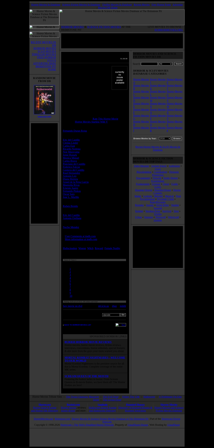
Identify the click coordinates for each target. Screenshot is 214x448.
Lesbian (147, 196)
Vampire (148, 217)
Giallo (174, 184)
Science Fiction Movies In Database (81, 4)
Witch (90, 248)
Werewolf (160, 217)
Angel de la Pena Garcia (76, 182)
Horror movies (68, 407)
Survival (166, 211)
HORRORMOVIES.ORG (168, 29)
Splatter (139, 211)
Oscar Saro (69, 194)
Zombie (158, 220)
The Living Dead (112, 399)
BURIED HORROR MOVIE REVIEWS (88, 342)
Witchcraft (173, 217)
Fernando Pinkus (72, 191)
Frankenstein (142, 184)
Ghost (166, 184)
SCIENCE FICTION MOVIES (104, 26)
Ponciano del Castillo (74, 163)
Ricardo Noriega (71, 148)
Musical (169, 196)
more (66, 251)
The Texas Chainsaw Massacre (82, 396)
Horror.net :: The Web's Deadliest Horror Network (87, 424)
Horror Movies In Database (45, 4)
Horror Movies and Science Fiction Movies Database (169, 409)
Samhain (102, 404)
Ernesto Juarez (70, 188)
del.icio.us (103, 306)
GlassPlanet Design (138, 424)
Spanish (158, 208)
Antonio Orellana (72, 218)
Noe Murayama (71, 151)
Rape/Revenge (158, 202)
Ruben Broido (70, 206)
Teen (176, 211)
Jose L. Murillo (71, 197)
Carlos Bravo (70, 160)
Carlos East (69, 145)
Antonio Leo (69, 176)
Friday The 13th (130, 396)
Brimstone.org (62, 418)
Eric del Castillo (71, 139)
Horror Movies (168, 404)
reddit (123, 306)
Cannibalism (160, 172)
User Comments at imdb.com (80, 236)
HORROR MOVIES (72, 26)
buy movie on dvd (72, 306)
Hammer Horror (143, 190)
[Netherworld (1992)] (44, 115)
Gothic (157, 187)
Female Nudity (112, 248)
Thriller (158, 214)
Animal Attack (159, 166)
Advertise (178, 4)
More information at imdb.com (81, 239)
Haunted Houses (135, 404)
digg (114, 306)
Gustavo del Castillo (73, 170)
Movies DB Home (108, 7)
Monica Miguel (71, 157)
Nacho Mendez (71, 227)
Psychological (147, 199)
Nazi (178, 196)
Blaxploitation (144, 172)
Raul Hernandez (71, 173)
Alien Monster (141, 166)
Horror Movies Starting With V (91, 121)
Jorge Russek (70, 154)
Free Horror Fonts (161, 4)
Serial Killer (162, 205)
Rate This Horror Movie (105, 118)
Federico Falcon (71, 167)
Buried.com (73, 404)
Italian (138, 196)
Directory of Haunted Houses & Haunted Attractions (135, 409)
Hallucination (70, 248)
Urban (138, 217)
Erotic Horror (171, 178)
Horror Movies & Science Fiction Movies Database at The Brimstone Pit (110, 418)
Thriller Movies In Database (117, 4)
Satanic (150, 205)
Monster (158, 196)
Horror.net (45, 404)
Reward (99, 248)
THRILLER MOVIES (44, 54)
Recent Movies (142, 4)
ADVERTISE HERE (44, 63)
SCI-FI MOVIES (47, 51)
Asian (158, 169)
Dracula (157, 178)
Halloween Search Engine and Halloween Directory (102, 409)
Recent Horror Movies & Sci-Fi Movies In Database (157, 148)
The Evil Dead (110, 396)
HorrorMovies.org (43, 418)
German (156, 184)
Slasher (175, 205)
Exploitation (157, 181)
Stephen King (152, 211)
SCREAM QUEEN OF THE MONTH (86, 376)
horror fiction (68, 410)
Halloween (149, 396)
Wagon (82, 248)
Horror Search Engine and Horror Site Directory (44, 409)
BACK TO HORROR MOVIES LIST (77, 325)
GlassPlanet (173, 424)
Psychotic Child (165, 199)
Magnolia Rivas (71, 185)
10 (71, 296)
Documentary (143, 178)
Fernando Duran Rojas (75, 130)
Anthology (174, 166)
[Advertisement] (44, 173)
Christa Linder (70, 142)
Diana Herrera (70, 179)
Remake (139, 205)
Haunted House (162, 190)
